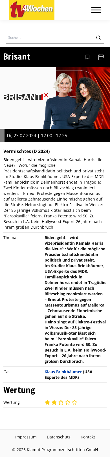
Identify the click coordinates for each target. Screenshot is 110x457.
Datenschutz (59, 437)
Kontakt (88, 437)
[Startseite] (32, 10)
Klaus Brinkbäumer (63, 371)
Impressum (26, 437)
